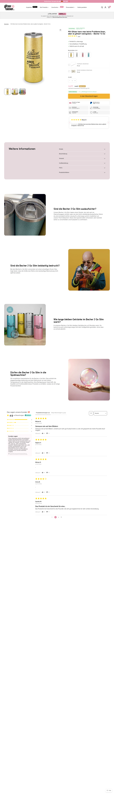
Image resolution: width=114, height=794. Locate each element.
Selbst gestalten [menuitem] (82, 7)
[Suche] (102, 7)
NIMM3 (61, 14)
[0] (108, 7)
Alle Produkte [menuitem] (44, 7)
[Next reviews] (108, 123)
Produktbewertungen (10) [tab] (43, 412)
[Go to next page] (61, 517)
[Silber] (76, 54)
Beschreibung (63, 154)
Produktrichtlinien (64, 172)
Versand (61, 158)
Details (61, 149)
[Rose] (82, 54)
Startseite (6, 24)
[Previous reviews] (69, 123)
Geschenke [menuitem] (54, 7)
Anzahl (70, 77)
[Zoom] (60, 30)
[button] (89, 122)
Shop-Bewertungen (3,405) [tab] (58, 412)
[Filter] (91, 413)
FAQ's (60, 168)
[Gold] (71, 54)
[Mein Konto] (105, 7)
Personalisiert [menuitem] (70, 7)
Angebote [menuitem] (29, 7)
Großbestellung (63, 163)
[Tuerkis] (88, 54)
